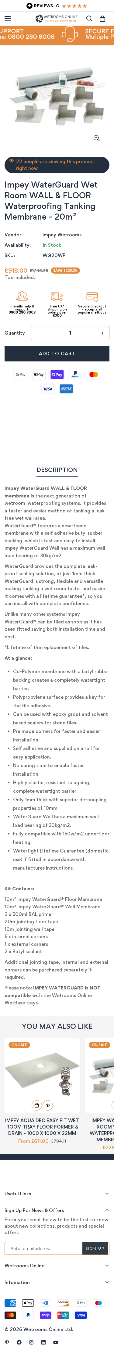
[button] (102, 19)
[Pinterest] (7, 1342)
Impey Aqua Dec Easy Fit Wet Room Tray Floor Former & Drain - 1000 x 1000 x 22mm (42, 1127)
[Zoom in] (96, 138)
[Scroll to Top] (103, 1325)
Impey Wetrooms (62, 235)
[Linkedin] (43, 1342)
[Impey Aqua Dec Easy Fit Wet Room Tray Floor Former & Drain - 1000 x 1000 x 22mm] (42, 1075)
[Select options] (37, 1105)
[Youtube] (55, 1342)
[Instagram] (31, 1342)
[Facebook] (19, 1342)
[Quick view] (48, 1105)
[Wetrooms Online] (57, 18)
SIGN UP (95, 1248)
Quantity (15, 333)
